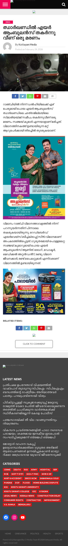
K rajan (43, 491)
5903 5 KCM (30, 478)
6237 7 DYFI (17, 474)
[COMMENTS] (52, 95)
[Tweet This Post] (22, 95)
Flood (26, 483)
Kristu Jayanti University (25, 487)
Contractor (34, 500)
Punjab (8, 483)
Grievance (20, 533)
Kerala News (27, 496)
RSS (26, 470)
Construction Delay (48, 496)
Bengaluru (24, 504)
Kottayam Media (27, 44)
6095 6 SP (46, 474)
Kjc (34, 491)
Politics (34, 533)
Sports (59, 533)
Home (8, 533)
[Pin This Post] (37, 95)
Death (17, 470)
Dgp (17, 483)
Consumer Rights (13, 500)
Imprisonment (52, 500)
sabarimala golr (49, 478)
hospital (45, 470)
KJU (6, 487)
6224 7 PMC (32, 474)
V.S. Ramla (9, 504)
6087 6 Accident (13, 478)
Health (47, 533)
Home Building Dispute (45, 483)
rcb (6, 474)
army (34, 470)
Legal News (10, 496)
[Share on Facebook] (15, 95)
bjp (55, 470)
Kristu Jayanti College (16, 491)
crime (7, 470)
